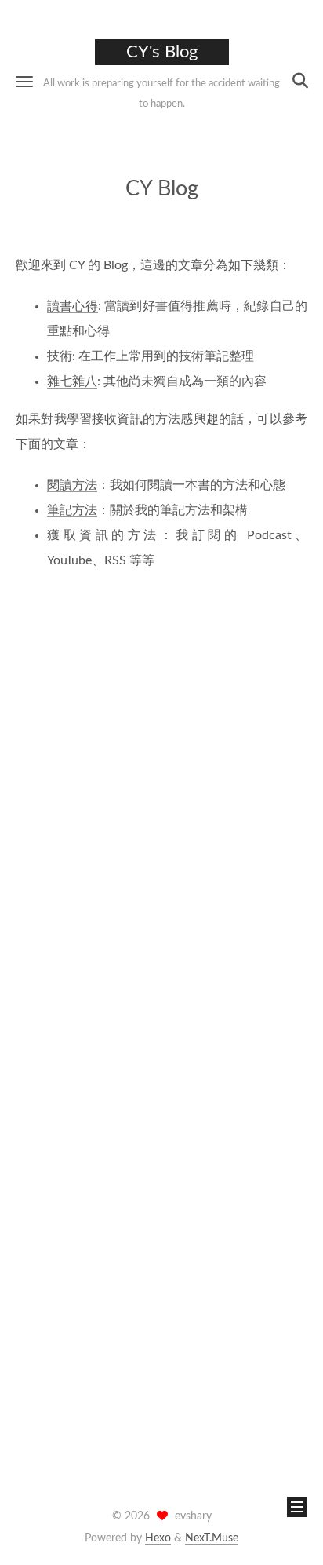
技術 (59, 356)
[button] (24, 81)
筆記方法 (72, 510)
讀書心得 (72, 306)
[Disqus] (161, 807)
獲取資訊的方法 (103, 535)
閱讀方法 (72, 485)
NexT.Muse (211, 1538)
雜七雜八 (72, 381)
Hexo (158, 1538)
